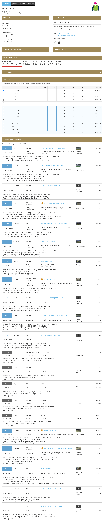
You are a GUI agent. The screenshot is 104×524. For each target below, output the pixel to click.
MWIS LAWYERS (46, 261)
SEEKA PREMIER (49, 279)
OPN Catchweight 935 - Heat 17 (52, 335)
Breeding (31, 4)
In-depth (6, 4)
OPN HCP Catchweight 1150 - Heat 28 (54, 298)
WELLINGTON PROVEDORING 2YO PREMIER (58, 448)
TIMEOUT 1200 (46, 469)
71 (10, 23)
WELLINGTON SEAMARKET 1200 (52, 166)
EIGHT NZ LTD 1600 (48, 242)
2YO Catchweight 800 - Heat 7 (51, 488)
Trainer (22, 4)
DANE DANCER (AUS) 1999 (66, 36)
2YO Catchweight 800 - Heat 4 (51, 506)
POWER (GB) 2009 (63, 33)
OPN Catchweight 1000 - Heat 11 (52, 185)
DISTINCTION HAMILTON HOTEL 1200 (54, 315)
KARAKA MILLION (50, 430)
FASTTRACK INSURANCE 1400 (54, 203)
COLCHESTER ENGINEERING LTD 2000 (54, 224)
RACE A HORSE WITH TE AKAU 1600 (53, 148)
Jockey (14, 4)
